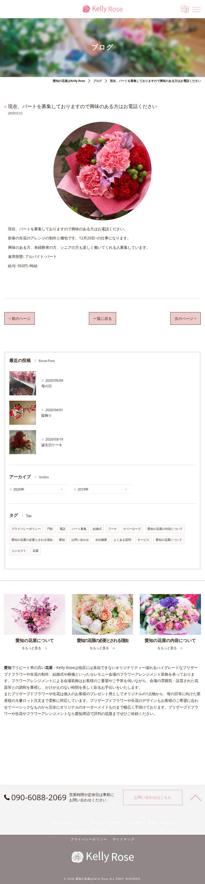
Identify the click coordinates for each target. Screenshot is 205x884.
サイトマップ (124, 839)
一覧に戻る (102, 318)
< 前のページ (19, 318)
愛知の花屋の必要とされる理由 (32, 540)
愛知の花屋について (169, 540)
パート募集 (79, 529)
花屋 (35, 551)
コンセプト (18, 551)
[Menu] (197, 9)
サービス (143, 540)
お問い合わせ (80, 540)
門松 (50, 529)
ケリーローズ (132, 529)
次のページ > (185, 318)
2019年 (83, 489)
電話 (62, 529)
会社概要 (101, 540)
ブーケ (112, 529)
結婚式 (97, 529)
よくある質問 (122, 540)
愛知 (62, 540)
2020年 (18, 489)
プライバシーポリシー (26, 529)
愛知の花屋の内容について (165, 529)
